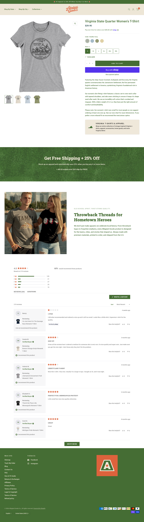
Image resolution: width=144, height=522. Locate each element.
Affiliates (8, 482)
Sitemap (7, 460)
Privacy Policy (10, 486)
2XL (110, 51)
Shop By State (9, 9)
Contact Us (8, 470)
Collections (36, 9)
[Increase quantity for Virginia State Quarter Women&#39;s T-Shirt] (92, 63)
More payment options (112, 74)
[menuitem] (10, 9)
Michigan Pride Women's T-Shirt (32, 430)
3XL (116, 51)
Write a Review (121, 297)
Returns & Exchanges (12, 479)
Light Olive (97, 41)
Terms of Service (10, 489)
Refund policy (9, 498)
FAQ (6, 473)
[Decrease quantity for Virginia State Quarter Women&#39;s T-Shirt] (86, 63)
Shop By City (23, 9)
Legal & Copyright (11, 492)
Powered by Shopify (39, 508)
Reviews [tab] (19, 292)
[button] (31, 276)
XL (104, 51)
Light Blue (92, 41)
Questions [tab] (31, 292)
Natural (102, 41)
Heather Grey (87, 41)
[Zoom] (75, 23)
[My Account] (133, 9)
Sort (112, 304)
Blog (6, 466)
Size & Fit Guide (10, 476)
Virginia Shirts (100, 130)
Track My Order (10, 463)
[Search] (129, 9)
